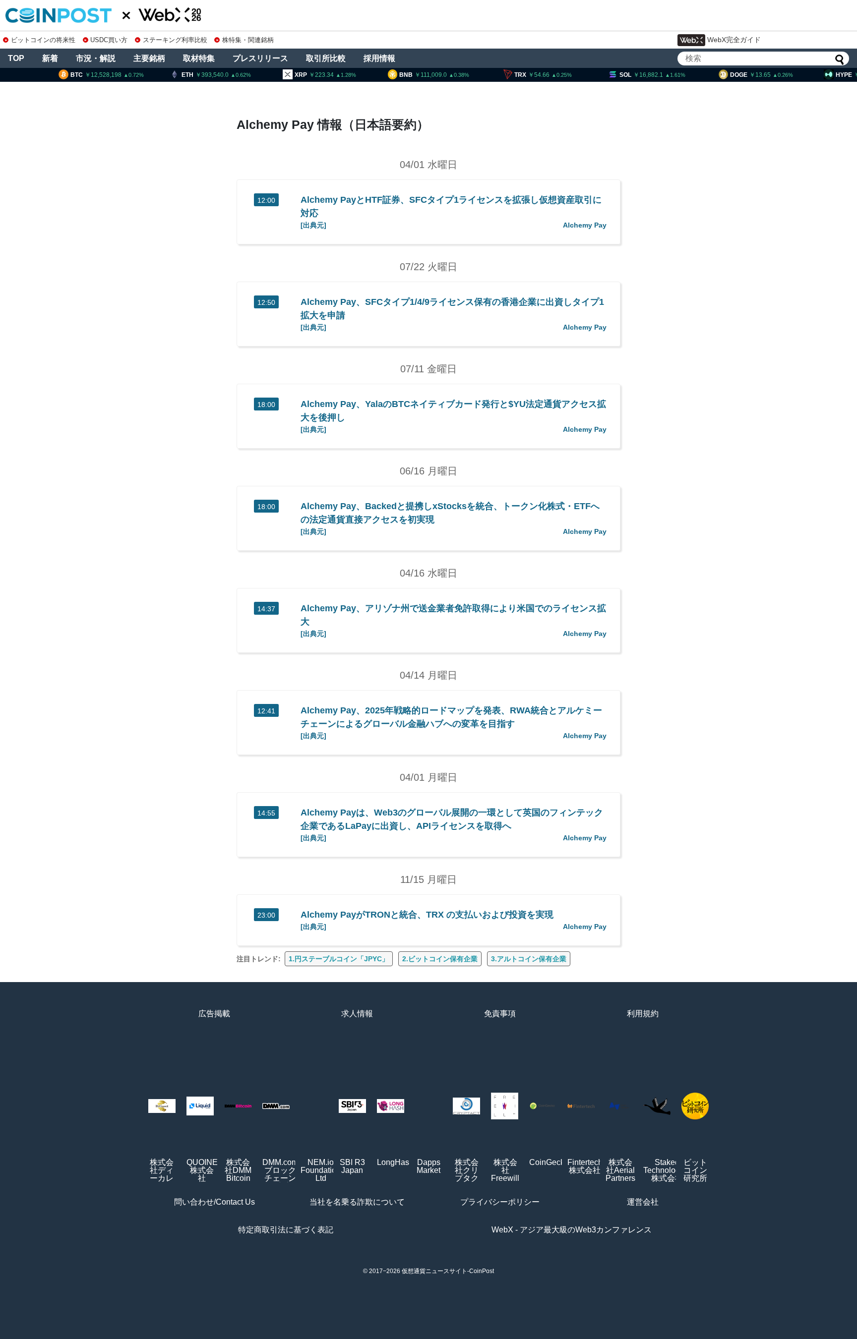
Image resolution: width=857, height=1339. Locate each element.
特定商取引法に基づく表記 (285, 1229)
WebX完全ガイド (734, 40)
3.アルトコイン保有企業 (528, 959)
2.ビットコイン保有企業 (440, 959)
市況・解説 (96, 58)
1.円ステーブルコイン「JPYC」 (339, 959)
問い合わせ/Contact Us (214, 1202)
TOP (16, 58)
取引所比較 (326, 58)
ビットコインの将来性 (43, 40)
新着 (50, 58)
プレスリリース (260, 58)
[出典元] (313, 225)
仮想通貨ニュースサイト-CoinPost (448, 1271)
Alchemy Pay (585, 225)
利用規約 (643, 1013)
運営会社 (643, 1202)
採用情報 (379, 58)
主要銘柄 (149, 58)
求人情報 (357, 1013)
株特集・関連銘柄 (248, 40)
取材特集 (199, 58)
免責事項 (500, 1013)
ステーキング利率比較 (175, 40)
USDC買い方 (108, 40)
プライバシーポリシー (500, 1202)
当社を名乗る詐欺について (357, 1202)
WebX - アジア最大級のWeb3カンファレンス (571, 1229)
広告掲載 (214, 1013)
